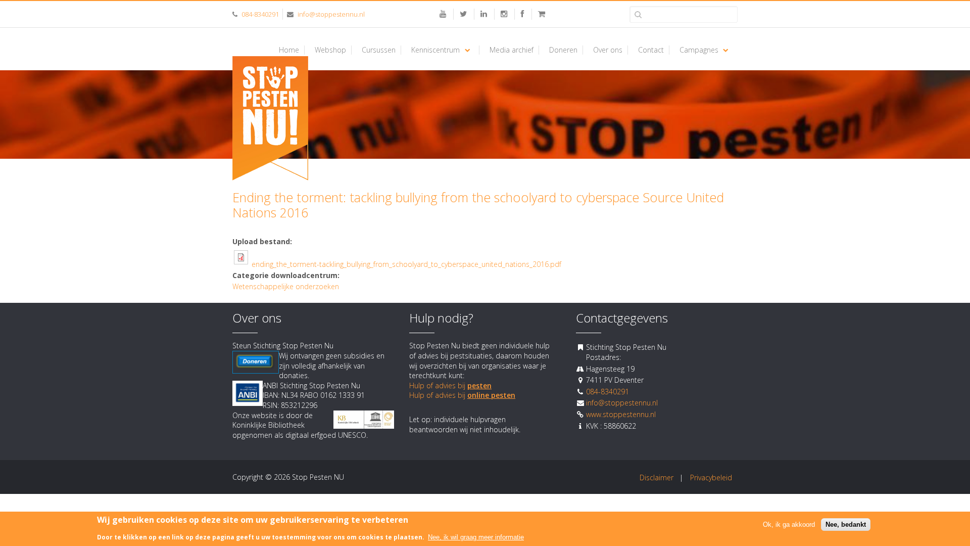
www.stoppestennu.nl (621, 414)
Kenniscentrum (435, 50)
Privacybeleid (711, 477)
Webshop (330, 50)
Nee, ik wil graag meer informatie (476, 537)
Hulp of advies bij (450, 385)
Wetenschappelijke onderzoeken (285, 286)
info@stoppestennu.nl (331, 14)
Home (289, 50)
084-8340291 (260, 14)
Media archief (512, 50)
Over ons (607, 50)
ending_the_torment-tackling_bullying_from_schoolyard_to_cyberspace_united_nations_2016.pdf (406, 264)
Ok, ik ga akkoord (789, 524)
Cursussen (379, 50)
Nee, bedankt (846, 524)
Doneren (563, 50)
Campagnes (699, 50)
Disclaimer (656, 477)
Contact (651, 50)
